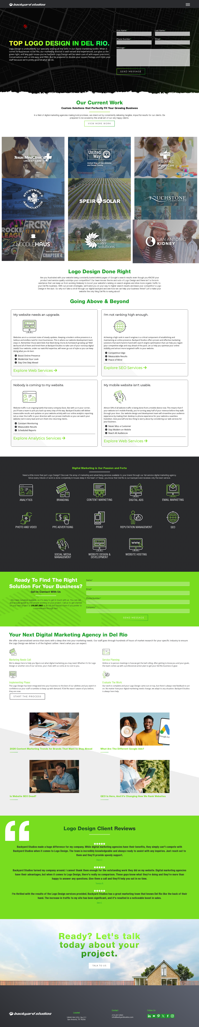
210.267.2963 (37, 632)
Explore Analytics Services (33, 437)
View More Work (99, 123)
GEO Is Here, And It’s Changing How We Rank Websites (133, 822)
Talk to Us (99, 991)
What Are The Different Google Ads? (122, 775)
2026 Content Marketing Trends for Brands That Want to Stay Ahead (51, 775)
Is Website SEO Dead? (23, 822)
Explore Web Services (30, 369)
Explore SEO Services (120, 366)
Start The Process (27, 722)
